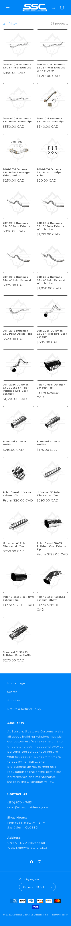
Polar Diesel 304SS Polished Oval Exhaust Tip (52, 546)
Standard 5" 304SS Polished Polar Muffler (18, 654)
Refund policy (60, 914)
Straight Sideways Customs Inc (30, 914)
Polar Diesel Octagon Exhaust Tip (51, 386)
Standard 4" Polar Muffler (48, 443)
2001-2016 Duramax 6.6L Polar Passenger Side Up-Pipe (17, 172)
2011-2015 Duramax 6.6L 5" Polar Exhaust (17, 225)
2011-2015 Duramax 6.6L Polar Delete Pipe (18, 332)
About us (13, 700)
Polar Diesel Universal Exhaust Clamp (17, 494)
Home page (16, 683)
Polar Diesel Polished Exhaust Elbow (51, 598)
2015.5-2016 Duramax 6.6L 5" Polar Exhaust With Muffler (51, 67)
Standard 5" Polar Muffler (14, 443)
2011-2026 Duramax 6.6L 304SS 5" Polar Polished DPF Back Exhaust (16, 389)
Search (12, 692)
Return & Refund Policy (24, 709)
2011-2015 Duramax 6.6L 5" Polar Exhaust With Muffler (51, 226)
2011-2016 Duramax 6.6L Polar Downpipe (50, 120)
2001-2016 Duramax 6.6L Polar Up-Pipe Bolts (50, 172)
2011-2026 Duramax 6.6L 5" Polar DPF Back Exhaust (52, 333)
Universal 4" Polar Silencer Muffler (15, 545)
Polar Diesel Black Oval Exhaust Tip (18, 598)
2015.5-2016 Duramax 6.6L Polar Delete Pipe (18, 120)
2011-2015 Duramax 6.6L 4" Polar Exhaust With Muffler (51, 280)
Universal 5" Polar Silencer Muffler (48, 494)
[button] (7, 7)
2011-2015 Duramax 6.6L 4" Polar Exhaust (17, 278)
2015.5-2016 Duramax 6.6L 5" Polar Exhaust (17, 66)
